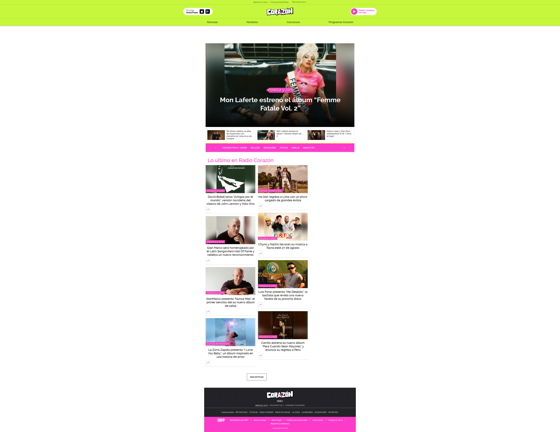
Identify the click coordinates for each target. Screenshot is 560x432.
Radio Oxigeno (266, 412)
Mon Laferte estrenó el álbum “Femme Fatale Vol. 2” (280, 104)
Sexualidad (270, 147)
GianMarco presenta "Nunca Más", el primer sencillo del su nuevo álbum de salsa (230, 302)
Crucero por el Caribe (234, 147)
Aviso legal (276, 420)
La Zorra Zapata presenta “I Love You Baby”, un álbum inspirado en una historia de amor (230, 353)
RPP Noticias (241, 412)
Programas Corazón (341, 22)
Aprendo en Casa (260, 2)
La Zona (296, 412)
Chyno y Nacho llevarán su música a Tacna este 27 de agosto (282, 246)
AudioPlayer (321, 412)
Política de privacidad (297, 420)
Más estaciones (298, 2)
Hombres (252, 22)
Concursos (293, 22)
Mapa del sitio (261, 405)
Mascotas (309, 147)
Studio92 (253, 412)
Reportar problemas (280, 424)
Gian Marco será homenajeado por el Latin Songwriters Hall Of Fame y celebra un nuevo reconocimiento (230, 251)
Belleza (255, 147)
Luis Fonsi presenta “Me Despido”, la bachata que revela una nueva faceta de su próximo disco (282, 295)
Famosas (212, 22)
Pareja (295, 147)
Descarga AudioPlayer (280, 2)
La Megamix (307, 412)
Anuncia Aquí (260, 420)
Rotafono (333, 412)
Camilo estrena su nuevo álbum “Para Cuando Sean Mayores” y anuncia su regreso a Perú (282, 346)
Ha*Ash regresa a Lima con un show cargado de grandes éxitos (282, 198)
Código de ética (335, 420)
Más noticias (257, 377)
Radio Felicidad (282, 412)
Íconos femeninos (218, 343)
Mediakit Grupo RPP (239, 420)
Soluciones (318, 420)
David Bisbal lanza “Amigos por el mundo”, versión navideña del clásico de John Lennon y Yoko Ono (230, 200)
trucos (284, 147)
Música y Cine (215, 190)
